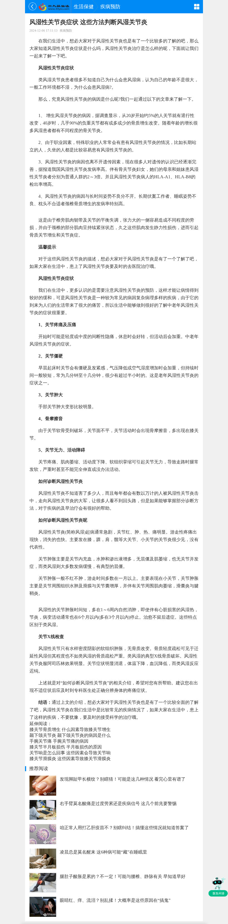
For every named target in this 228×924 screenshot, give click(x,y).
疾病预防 (110, 6)
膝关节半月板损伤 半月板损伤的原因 (65, 747)
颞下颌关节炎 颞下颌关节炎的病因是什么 (70, 735)
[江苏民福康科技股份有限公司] (53, 6)
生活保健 (84, 6)
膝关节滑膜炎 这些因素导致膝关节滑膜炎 (70, 758)
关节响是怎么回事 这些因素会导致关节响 (70, 752)
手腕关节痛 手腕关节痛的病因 (58, 741)
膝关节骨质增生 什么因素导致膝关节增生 (70, 729)
